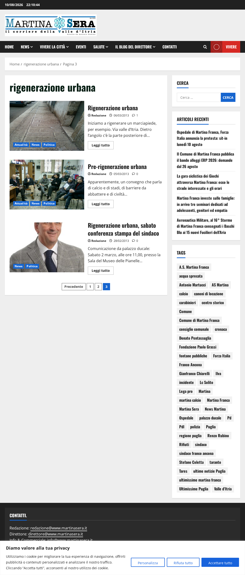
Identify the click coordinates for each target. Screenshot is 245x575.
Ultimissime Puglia (193, 489)
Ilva (218, 373)
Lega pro (186, 391)
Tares (183, 471)
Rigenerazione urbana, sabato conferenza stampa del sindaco (47, 247)
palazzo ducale (210, 418)
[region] (122, 558)
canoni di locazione (208, 293)
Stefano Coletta (191, 462)
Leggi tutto (103, 144)
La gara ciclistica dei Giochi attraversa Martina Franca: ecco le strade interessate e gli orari (203, 182)
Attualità (21, 145)
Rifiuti (184, 444)
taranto (215, 462)
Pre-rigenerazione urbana (47, 184)
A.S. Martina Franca (194, 267)
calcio (183, 293)
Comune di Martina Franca (199, 320)
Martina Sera (189, 409)
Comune (185, 311)
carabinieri (187, 302)
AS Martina (220, 285)
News (25, 47)
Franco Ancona (190, 364)
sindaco (201, 444)
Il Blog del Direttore (133, 47)
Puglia (211, 427)
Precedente (73, 286)
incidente (186, 382)
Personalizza (148, 563)
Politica (49, 145)
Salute (99, 47)
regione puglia (190, 435)
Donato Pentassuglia (195, 338)
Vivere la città (52, 47)
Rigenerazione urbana (47, 126)
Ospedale (186, 418)
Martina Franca (218, 400)
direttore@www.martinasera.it (55, 534)
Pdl (181, 427)
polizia (195, 427)
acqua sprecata (190, 276)
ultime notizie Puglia (209, 471)
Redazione (98, 115)
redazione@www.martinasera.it (58, 528)
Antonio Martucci (192, 285)
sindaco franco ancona (196, 453)
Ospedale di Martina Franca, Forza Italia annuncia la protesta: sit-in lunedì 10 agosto (202, 138)
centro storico (213, 302)
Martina (204, 391)
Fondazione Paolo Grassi (197, 347)
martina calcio (190, 400)
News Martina (215, 409)
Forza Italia (221, 356)
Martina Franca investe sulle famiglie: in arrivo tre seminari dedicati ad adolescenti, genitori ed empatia (206, 204)
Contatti (169, 47)
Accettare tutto (220, 563)
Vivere (231, 47)
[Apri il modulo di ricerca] (205, 47)
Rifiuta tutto (183, 563)
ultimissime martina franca (200, 480)
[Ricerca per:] (199, 97)
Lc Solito (206, 382)
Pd (229, 418)
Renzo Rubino (218, 435)
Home (9, 47)
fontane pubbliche (193, 356)
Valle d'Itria (223, 489)
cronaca (221, 329)
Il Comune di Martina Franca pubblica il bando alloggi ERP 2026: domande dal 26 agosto (205, 160)
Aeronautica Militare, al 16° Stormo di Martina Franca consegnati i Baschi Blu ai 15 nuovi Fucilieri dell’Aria (205, 226)
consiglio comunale (194, 329)
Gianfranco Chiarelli (194, 373)
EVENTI (81, 47)
